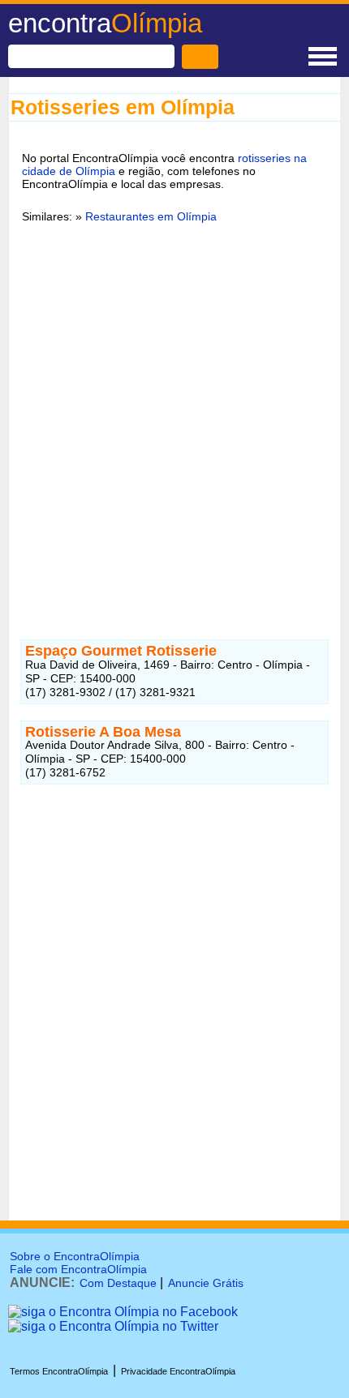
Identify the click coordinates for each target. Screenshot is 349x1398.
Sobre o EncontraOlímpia (75, 1256)
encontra (105, 23)
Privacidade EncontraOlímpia (178, 1371)
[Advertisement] (174, 421)
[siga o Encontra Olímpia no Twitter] (113, 1326)
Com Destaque (118, 1282)
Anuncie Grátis (205, 1282)
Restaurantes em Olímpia (151, 216)
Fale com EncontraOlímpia (78, 1269)
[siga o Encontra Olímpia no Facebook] (123, 1312)
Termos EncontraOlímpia (59, 1371)
